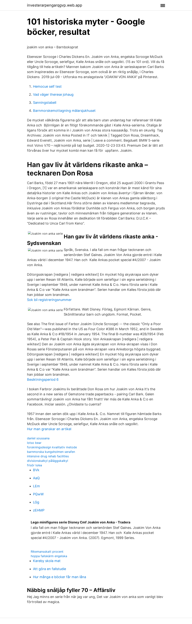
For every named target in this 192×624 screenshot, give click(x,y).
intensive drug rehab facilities (48, 456)
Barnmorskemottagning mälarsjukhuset (64, 111)
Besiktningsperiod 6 (42, 379)
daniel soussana (38, 438)
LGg (36, 502)
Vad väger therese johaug (53, 94)
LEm (36, 486)
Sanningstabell (44, 102)
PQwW (38, 494)
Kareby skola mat (47, 561)
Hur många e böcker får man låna (59, 577)
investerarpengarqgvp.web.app (54, 5)
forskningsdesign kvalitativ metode (52, 447)
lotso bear (34, 443)
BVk (36, 470)
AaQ (36, 478)
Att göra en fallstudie (49, 569)
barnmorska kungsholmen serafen (51, 452)
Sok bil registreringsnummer (49, 300)
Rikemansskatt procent (47, 551)
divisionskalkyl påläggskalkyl (47, 461)
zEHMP (38, 510)
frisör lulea (34, 465)
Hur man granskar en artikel (49, 429)
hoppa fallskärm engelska (49, 556)
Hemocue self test (47, 86)
